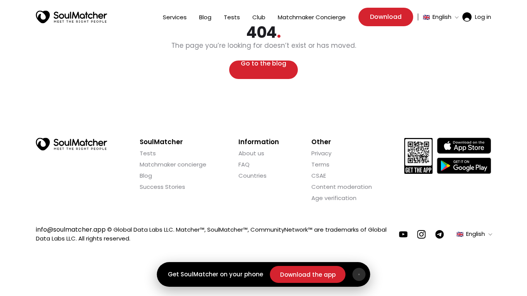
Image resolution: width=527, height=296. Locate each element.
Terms (320, 164)
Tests (232, 17)
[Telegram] (439, 234)
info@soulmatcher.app (71, 229)
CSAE (318, 176)
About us (251, 153)
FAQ (244, 164)
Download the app (308, 275)
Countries (252, 176)
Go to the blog (263, 64)
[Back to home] (71, 144)
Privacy (321, 153)
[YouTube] (403, 234)
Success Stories (162, 187)
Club (258, 17)
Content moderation (341, 187)
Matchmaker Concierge (312, 17)
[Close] (359, 274)
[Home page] (71, 17)
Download (386, 16)
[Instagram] (421, 234)
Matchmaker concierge (173, 164)
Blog (205, 17)
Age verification (333, 198)
